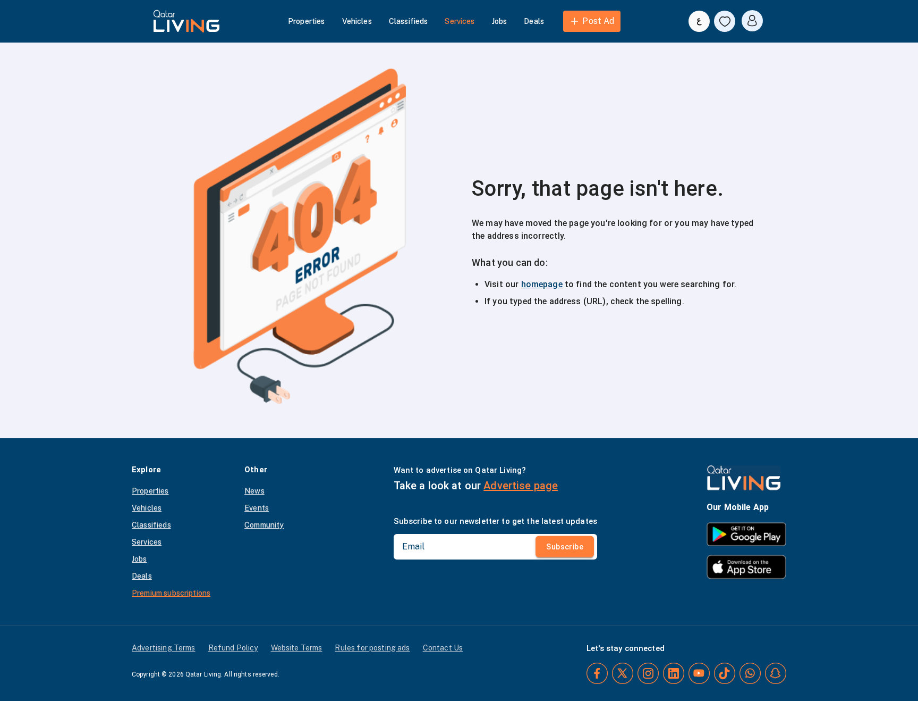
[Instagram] (648, 673)
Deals (534, 21)
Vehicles (357, 21)
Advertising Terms (164, 648)
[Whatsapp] (750, 673)
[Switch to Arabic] (699, 21)
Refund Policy (233, 648)
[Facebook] (597, 673)
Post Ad (598, 21)
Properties (306, 21)
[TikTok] (724, 673)
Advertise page (520, 485)
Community (264, 525)
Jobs (499, 21)
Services (459, 21)
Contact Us (443, 648)
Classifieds (408, 21)
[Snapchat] (775, 673)
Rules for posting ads (372, 648)
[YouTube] (699, 673)
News (254, 491)
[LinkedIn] (673, 673)
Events (256, 508)
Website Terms (296, 648)
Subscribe (564, 547)
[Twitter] (622, 673)
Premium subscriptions (171, 593)
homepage (542, 284)
